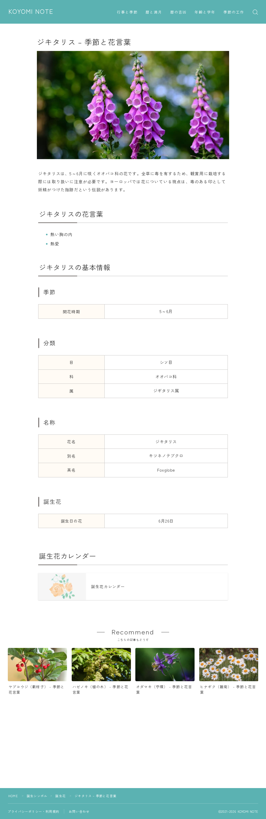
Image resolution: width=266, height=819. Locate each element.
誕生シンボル (37, 796)
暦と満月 (153, 12)
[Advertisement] (133, 751)
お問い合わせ (79, 811)
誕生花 (60, 796)
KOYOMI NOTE (31, 12)
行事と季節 (127, 12)
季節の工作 (233, 12)
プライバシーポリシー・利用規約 (33, 811)
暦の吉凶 (178, 12)
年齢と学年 (205, 12)
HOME (13, 796)
